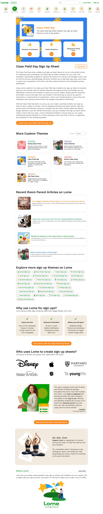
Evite (29, 311)
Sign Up (96, 3)
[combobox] (70, 2)
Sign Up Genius (37, 311)
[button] (79, 3)
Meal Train (48, 311)
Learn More (87, 3)
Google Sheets (57, 311)
